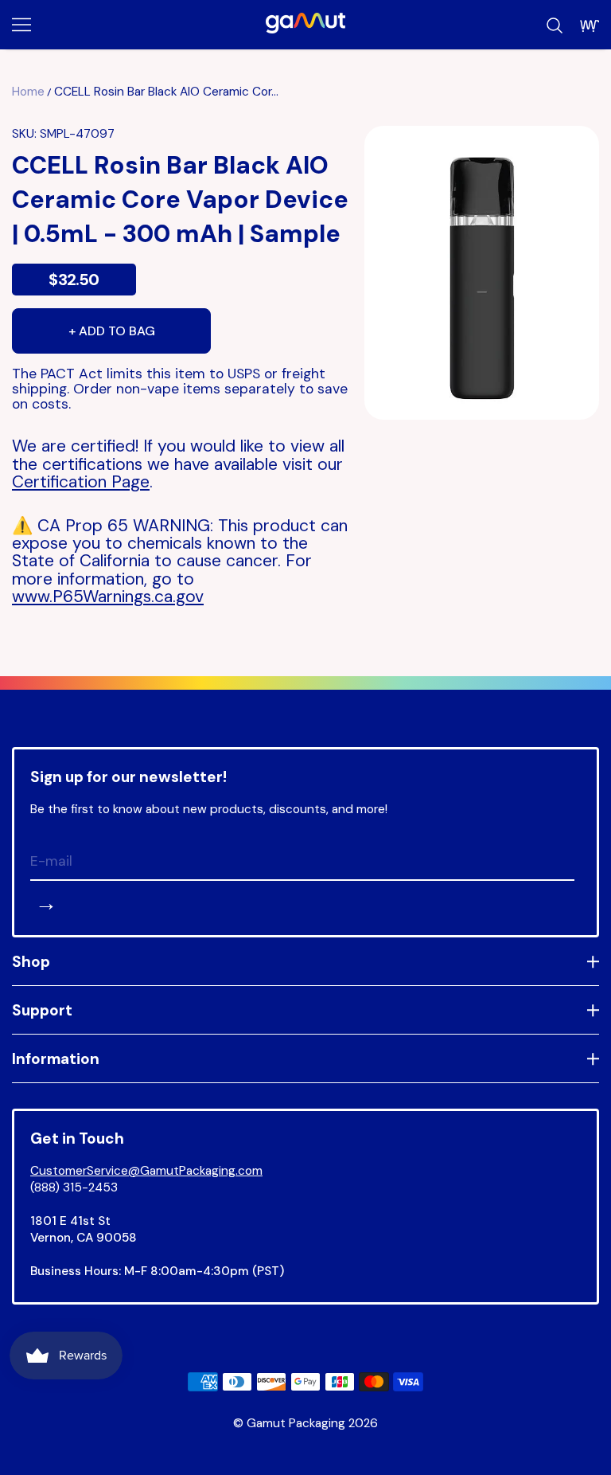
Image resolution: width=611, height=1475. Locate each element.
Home (28, 92)
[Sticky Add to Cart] (550, 1435)
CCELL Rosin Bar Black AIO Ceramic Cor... (166, 92)
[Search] (554, 25)
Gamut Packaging (296, 1423)
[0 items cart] (589, 25)
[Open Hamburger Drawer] (21, 24)
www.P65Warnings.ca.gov (108, 596)
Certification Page (81, 482)
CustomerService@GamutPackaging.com (146, 1171)
